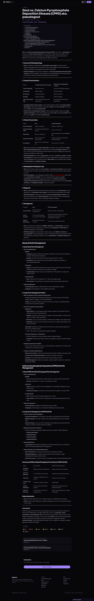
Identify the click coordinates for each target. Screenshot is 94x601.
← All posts (24, 7)
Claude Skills (44, 583)
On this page (27, 25)
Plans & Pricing (66, 578)
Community (65, 583)
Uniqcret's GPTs (45, 582)
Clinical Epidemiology (46, 578)
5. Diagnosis (27, 33)
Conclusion (27, 47)
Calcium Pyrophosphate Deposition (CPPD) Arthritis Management (39, 40)
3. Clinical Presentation (30, 30)
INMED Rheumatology (42, 22)
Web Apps (43, 585)
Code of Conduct (78, 592)
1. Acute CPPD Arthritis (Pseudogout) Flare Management (37, 42)
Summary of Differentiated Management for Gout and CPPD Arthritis (40, 44)
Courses (43, 587)
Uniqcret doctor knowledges (28, 22)
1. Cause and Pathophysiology (31, 27)
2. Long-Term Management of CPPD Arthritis (35, 43)
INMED (35, 22)
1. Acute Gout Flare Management (32, 37)
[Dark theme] (85, 2)
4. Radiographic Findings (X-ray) (32, 31)
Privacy (72, 592)
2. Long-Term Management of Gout (32, 39)
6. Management (28, 34)
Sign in (89, 2)
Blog (42, 580)
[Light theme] (82, 2)
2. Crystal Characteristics (30, 28)
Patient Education (28, 46)
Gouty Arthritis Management (30, 36)
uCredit (65, 580)
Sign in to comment (47, 567)
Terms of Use (67, 592)
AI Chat (65, 582)
